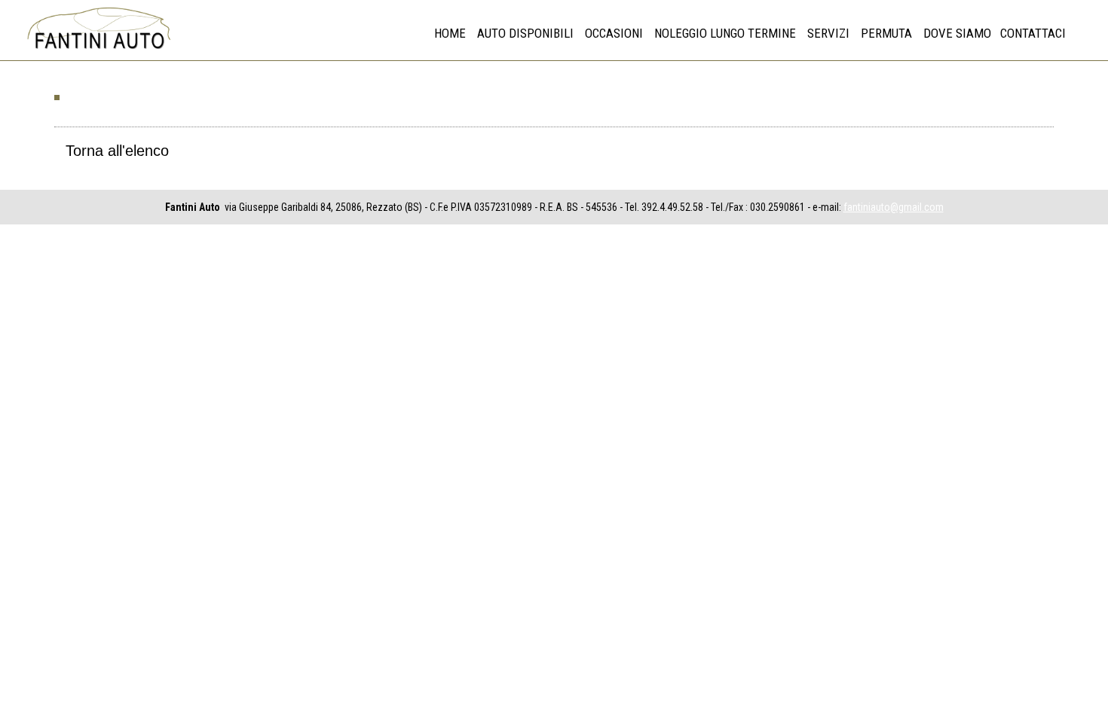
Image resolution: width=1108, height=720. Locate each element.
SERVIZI (828, 33)
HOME (450, 33)
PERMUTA (886, 33)
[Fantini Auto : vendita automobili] (98, 50)
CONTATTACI (1033, 33)
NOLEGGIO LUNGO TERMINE (725, 33)
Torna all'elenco (117, 150)
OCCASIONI (614, 33)
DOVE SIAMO (957, 33)
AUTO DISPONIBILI (525, 33)
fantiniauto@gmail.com (893, 207)
